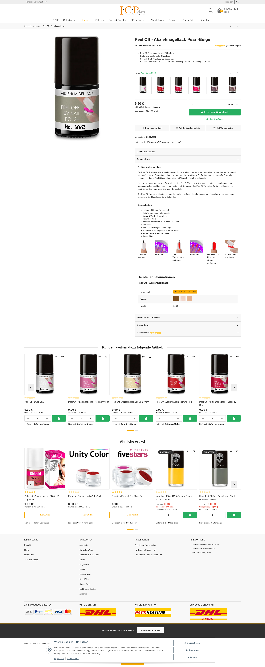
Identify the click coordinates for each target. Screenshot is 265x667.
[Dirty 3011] (232, 85)
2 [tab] (136, 430)
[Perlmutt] (183, 298)
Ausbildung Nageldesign (145, 545)
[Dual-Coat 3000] (143, 85)
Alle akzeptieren (192, 643)
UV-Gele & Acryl (86, 550)
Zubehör (83, 594)
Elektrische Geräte (88, 589)
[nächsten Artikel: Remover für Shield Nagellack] (237, 26)
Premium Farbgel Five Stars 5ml (128, 496)
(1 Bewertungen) (233, 45)
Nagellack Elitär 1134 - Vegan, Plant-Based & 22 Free (217, 498)
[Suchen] (210, 10)
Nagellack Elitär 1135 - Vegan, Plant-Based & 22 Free (174, 498)
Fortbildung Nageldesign (145, 550)
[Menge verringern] (192, 105)
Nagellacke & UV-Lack (89, 555)
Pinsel (82, 569)
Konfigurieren (192, 650)
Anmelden (229, 2)
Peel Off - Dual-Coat (34, 402)
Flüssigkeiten (85, 574)
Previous (31, 387)
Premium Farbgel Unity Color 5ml (84, 496)
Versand (156, 107)
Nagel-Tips (84, 579)
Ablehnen (192, 657)
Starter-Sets (85, 584)
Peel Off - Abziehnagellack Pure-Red (174, 402)
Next (234, 387)
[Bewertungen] (29, 398)
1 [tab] (130, 430)
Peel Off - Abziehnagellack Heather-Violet (88, 402)
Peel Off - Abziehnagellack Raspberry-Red (218, 403)
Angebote (84, 545)
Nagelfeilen (84, 564)
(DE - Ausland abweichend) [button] (169, 142)
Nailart (82, 560)
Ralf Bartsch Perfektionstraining (148, 555)
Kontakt (27, 545)
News (26, 550)
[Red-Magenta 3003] (178, 85)
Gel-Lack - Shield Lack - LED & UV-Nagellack (41, 498)
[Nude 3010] (214, 85)
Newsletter (29, 555)
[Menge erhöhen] (237, 105)
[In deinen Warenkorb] (59, 418)
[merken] (62, 357)
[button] (45, 515)
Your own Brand (31, 560)
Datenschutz (73, 658)
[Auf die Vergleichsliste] (56, 357)
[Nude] (189, 298)
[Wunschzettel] (238, 2)
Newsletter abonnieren (150, 630)
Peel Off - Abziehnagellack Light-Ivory (130, 402)
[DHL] (98, 612)
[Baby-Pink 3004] (196, 85)
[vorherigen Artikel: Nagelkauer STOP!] (230, 26)
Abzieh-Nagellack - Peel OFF (185, 292)
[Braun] (176, 298)
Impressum (59, 658)
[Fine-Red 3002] (161, 85)
